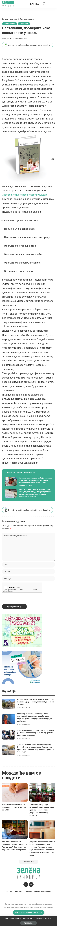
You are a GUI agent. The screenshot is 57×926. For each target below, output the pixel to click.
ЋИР (32, 4)
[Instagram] (31, 884)
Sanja (9, 38)
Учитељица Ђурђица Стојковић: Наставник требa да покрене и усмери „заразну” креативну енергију (41, 809)
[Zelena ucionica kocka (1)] (22, 630)
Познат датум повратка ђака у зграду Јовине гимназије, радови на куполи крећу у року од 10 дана (35, 701)
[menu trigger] (51, 4)
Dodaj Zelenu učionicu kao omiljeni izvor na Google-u (29, 45)
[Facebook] (25, 884)
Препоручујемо (9, 23)
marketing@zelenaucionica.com (28, 912)
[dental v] (22, 667)
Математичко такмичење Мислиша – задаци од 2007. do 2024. (14, 807)
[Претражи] (43, 4)
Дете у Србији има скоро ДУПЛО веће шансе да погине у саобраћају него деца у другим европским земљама (35, 732)
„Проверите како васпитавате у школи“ (25, 194)
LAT (38, 4)
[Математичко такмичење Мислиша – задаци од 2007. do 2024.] (15, 792)
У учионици (24, 23)
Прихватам (28, 923)
